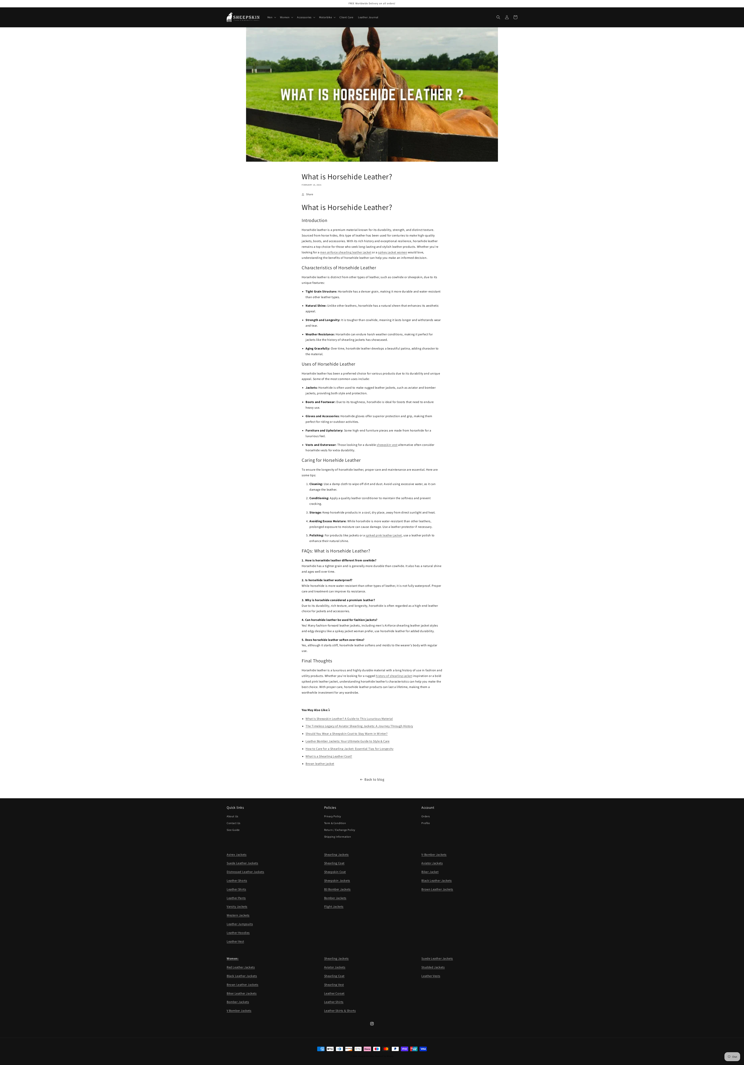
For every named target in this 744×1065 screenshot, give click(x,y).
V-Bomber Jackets (434, 855)
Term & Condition (335, 823)
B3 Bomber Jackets (337, 889)
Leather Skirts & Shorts (340, 1011)
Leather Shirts (236, 889)
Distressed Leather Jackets (245, 872)
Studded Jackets (433, 967)
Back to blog (374, 779)
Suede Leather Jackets (242, 863)
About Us (232, 816)
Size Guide (233, 830)
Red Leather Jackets (241, 967)
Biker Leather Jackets (242, 993)
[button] (271, 17)
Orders (425, 816)
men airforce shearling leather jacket (345, 252)
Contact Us (233, 823)
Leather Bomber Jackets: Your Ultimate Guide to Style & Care (347, 741)
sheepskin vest (387, 445)
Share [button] (309, 194)
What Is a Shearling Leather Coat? (329, 756)
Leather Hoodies (238, 933)
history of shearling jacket (394, 676)
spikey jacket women (392, 252)
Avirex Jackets (236, 855)
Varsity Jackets (237, 906)
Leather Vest (235, 941)
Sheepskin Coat (335, 872)
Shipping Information (337, 836)
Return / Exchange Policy (339, 830)
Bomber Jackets (335, 898)
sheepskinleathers (366, 1056)
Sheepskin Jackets (337, 881)
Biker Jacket (429, 872)
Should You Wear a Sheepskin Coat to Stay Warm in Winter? (347, 734)
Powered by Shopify (384, 1056)
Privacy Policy (332, 816)
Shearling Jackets (336, 855)
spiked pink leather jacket (384, 535)
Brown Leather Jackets (437, 889)
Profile (425, 823)
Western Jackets (238, 915)
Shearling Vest (334, 985)
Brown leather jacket (320, 764)
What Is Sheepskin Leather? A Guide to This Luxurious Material (349, 719)
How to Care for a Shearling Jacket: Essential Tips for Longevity (349, 749)
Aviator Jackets (432, 863)
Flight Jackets (334, 906)
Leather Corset (334, 993)
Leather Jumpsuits (240, 924)
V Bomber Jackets (239, 1011)
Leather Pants (236, 898)
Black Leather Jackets (436, 881)
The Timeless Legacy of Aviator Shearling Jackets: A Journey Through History (359, 726)
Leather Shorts (237, 881)
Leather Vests (430, 976)
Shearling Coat (334, 863)
